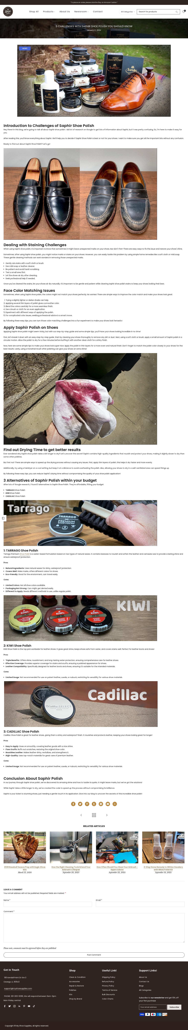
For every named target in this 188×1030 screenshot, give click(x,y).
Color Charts (107, 999)
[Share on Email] (108, 804)
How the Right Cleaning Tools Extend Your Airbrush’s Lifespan (70, 868)
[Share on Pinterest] (87, 804)
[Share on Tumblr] (94, 804)
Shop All (34, 11)
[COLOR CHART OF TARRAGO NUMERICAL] (81, 815)
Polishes (72, 990)
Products (48, 11)
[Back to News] (94, 815)
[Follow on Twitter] (9, 1006)
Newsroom (80, 11)
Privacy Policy (108, 985)
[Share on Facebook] (73, 804)
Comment (9, 911)
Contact (98, 11)
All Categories (145, 990)
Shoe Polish (25, 554)
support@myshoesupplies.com (18, 988)
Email (99, 900)
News (24, 48)
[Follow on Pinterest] (24, 1006)
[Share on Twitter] (80, 804)
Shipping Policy (108, 977)
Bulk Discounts (108, 994)
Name (7, 900)
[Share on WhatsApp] (115, 804)
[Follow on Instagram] (14, 1006)
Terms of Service (109, 990)
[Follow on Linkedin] (19, 1006)
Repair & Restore (76, 985)
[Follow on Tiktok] (34, 1006)
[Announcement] (94, 2)
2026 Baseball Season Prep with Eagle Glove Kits (24, 868)
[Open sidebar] (3, 518)
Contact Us (144, 981)
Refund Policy (108, 981)
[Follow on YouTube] (29, 1006)
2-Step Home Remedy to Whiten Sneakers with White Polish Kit (163, 868)
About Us (64, 11)
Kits (70, 994)
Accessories (74, 981)
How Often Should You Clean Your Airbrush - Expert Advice (117, 868)
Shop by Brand (75, 999)
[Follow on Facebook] (5, 1006)
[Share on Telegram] (101, 804)
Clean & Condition (77, 977)
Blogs (141, 985)
